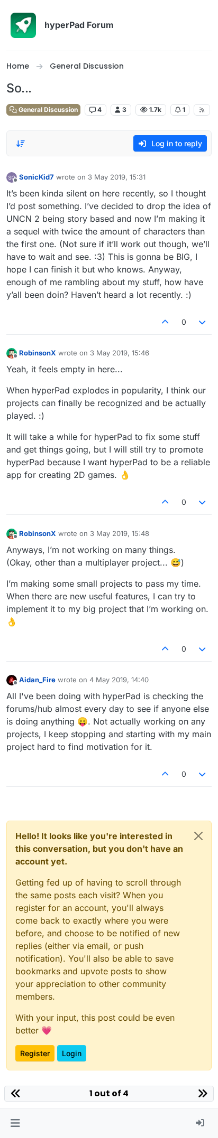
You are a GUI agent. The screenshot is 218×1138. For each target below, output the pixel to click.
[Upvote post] (165, 322)
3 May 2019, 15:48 (119, 533)
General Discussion (47, 110)
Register (35, 1053)
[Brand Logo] (23, 25)
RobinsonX (37, 353)
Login (71, 1053)
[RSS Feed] (202, 110)
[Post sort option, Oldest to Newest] (20, 143)
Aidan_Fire (37, 679)
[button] (15, 1123)
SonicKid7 (36, 177)
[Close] (198, 836)
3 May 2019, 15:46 (119, 353)
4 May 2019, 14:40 (119, 679)
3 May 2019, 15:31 (117, 177)
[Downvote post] (202, 322)
